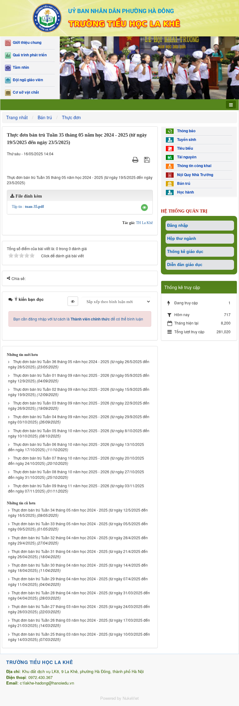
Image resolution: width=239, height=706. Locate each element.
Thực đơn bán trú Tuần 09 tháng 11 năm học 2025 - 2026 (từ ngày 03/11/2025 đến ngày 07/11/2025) (76, 488)
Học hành (184, 192)
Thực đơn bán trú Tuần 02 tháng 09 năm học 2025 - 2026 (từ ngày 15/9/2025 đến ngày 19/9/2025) (78, 391)
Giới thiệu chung (26, 42)
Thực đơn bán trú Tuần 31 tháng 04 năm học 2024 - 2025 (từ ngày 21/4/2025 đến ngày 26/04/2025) (78, 554)
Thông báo (185, 130)
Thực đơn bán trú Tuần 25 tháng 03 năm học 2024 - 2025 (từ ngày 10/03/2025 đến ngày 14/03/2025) (79, 636)
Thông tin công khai (193, 165)
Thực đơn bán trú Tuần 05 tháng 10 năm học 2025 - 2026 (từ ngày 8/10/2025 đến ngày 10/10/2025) (78, 433)
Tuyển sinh (185, 139)
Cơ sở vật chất (25, 92)
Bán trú (182, 183)
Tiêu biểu (184, 148)
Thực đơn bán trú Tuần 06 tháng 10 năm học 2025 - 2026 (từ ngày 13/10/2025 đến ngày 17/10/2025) (76, 447)
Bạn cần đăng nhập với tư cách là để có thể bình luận (78, 318)
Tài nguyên (185, 157)
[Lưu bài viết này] (147, 159)
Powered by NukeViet (119, 698)
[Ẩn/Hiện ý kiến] (73, 301)
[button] (144, 207)
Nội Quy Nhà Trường (194, 174)
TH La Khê (144, 223)
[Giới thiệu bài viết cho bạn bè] (127, 159)
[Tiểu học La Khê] (119, 17)
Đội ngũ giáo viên (27, 79)
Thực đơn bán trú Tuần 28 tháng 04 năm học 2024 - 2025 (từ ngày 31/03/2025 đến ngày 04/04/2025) (79, 595)
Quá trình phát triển (29, 55)
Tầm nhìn (20, 67)
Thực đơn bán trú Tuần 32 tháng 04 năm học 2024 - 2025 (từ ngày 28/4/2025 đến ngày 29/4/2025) (78, 540)
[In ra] (136, 159)
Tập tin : (28, 206)
